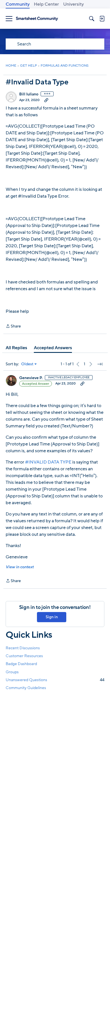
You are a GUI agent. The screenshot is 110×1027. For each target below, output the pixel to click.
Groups (12, 672)
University (73, 4)
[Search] (92, 18)
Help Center (46, 4)
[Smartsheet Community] (37, 18)
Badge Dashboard (21, 664)
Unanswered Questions (55, 680)
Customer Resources (24, 656)
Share (13, 326)
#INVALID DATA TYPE (48, 462)
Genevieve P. (31, 378)
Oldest (27, 364)
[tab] (16, 348)
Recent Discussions (23, 648)
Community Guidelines (26, 688)
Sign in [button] (52, 617)
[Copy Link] (46, 99)
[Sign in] (102, 18)
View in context (20, 567)
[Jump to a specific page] (99, 364)
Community (18, 4)
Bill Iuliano (28, 94)
